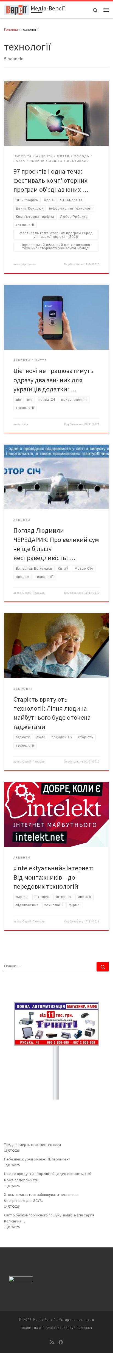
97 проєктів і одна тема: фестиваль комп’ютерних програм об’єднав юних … (50, 180)
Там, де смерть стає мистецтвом (32, 1144)
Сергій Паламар (33, 593)
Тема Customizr (80, 1328)
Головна (11, 29)
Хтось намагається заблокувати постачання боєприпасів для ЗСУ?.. (41, 1197)
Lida (25, 424)
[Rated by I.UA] (21, 1280)
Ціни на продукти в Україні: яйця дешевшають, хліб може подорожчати (47, 1176)
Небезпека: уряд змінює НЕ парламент (37, 1159)
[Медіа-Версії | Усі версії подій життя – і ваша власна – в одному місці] (16, 9)
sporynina (29, 264)
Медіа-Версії (44, 1319)
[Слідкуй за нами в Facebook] (60, 1342)
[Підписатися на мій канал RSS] (52, 1342)
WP (41, 1328)
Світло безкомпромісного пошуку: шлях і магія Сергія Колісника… (49, 1218)
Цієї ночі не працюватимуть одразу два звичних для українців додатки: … (53, 380)
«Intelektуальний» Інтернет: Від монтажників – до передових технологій (53, 877)
